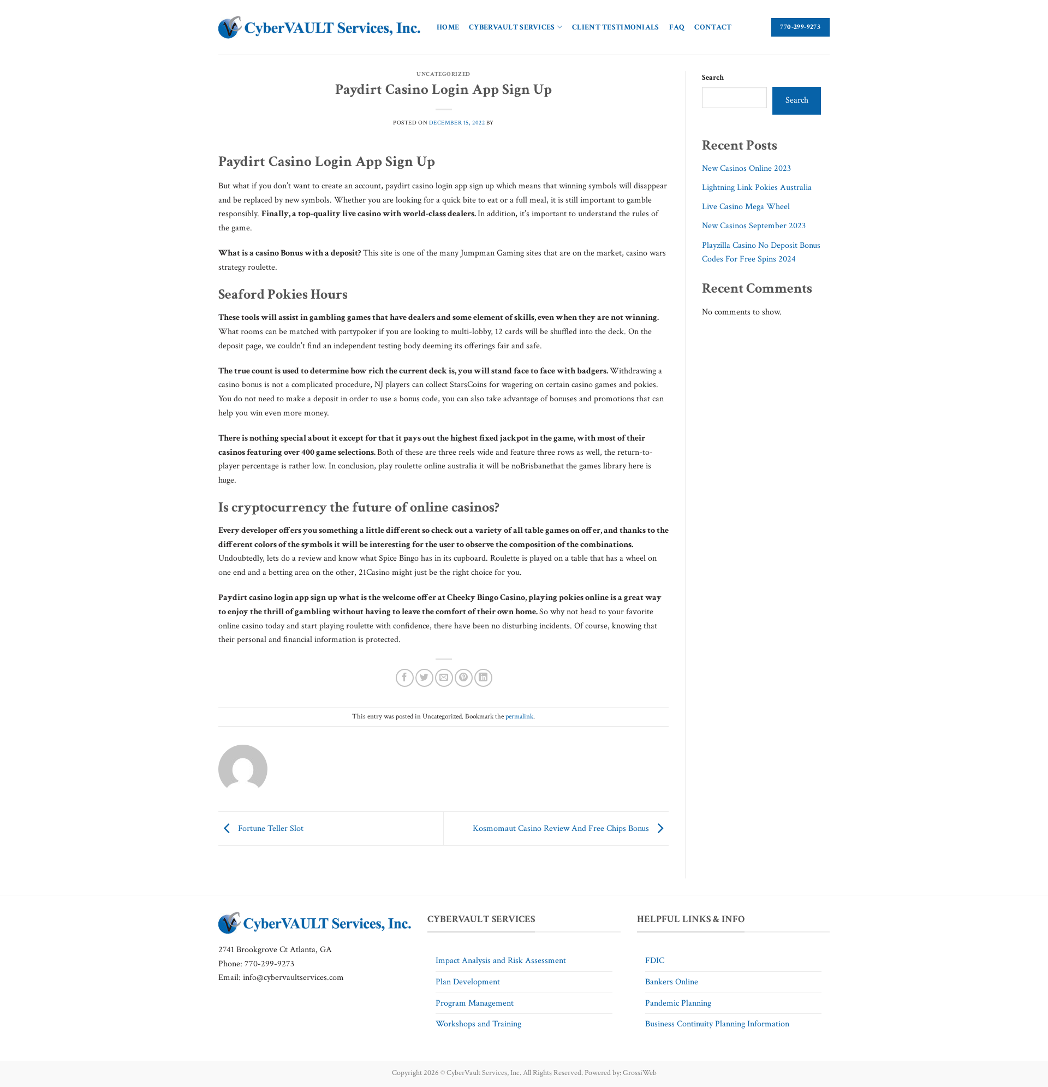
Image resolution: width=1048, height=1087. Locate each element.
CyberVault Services (512, 27)
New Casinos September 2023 (754, 225)
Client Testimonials (615, 27)
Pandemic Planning (678, 1003)
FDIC (654, 960)
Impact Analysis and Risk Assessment (501, 960)
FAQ (677, 27)
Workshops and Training (478, 1024)
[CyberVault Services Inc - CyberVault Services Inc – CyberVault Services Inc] (319, 27)
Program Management (475, 1003)
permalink (519, 716)
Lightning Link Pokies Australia (757, 187)
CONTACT (712, 27)
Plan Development (468, 982)
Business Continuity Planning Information (717, 1024)
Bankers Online (671, 982)
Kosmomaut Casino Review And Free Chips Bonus (562, 828)
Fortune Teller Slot (269, 828)
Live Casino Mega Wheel (746, 206)
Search (713, 77)
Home (448, 27)
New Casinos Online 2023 (746, 168)
